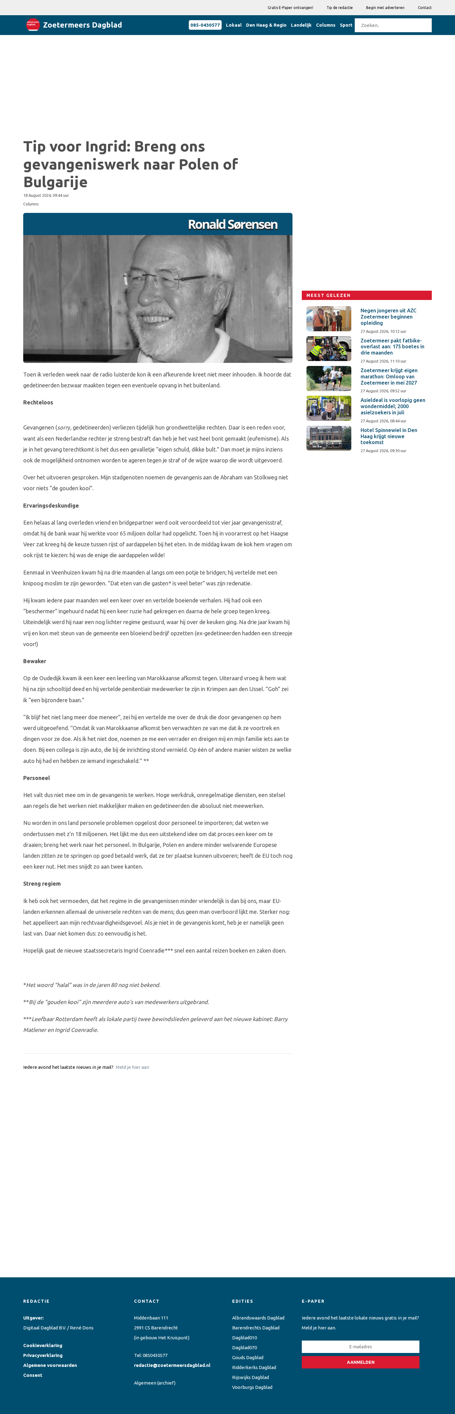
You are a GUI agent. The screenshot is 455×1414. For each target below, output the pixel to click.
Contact (425, 8)
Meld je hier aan (132, 1067)
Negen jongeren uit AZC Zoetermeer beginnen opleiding (388, 317)
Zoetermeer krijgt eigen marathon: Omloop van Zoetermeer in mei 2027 (389, 376)
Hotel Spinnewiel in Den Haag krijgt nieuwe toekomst (389, 436)
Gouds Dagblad (247, 1357)
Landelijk (301, 25)
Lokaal (234, 25)
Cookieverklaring (42, 1345)
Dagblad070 (244, 1347)
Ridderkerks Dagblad (254, 1367)
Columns (326, 25)
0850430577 (155, 1355)
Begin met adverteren (385, 8)
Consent (32, 1375)
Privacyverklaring (43, 1355)
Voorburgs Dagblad (252, 1387)
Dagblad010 (244, 1337)
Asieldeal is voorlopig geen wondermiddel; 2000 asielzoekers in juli (393, 406)
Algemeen (145, 1382)
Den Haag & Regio (266, 25)
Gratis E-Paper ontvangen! (290, 8)
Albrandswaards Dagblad (258, 1317)
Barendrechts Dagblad (256, 1327)
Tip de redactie (340, 8)
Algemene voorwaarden (50, 1365)
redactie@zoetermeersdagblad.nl (172, 1365)
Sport (346, 25)
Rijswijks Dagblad (250, 1377)
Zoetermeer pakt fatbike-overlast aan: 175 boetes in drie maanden (392, 347)
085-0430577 (205, 25)
